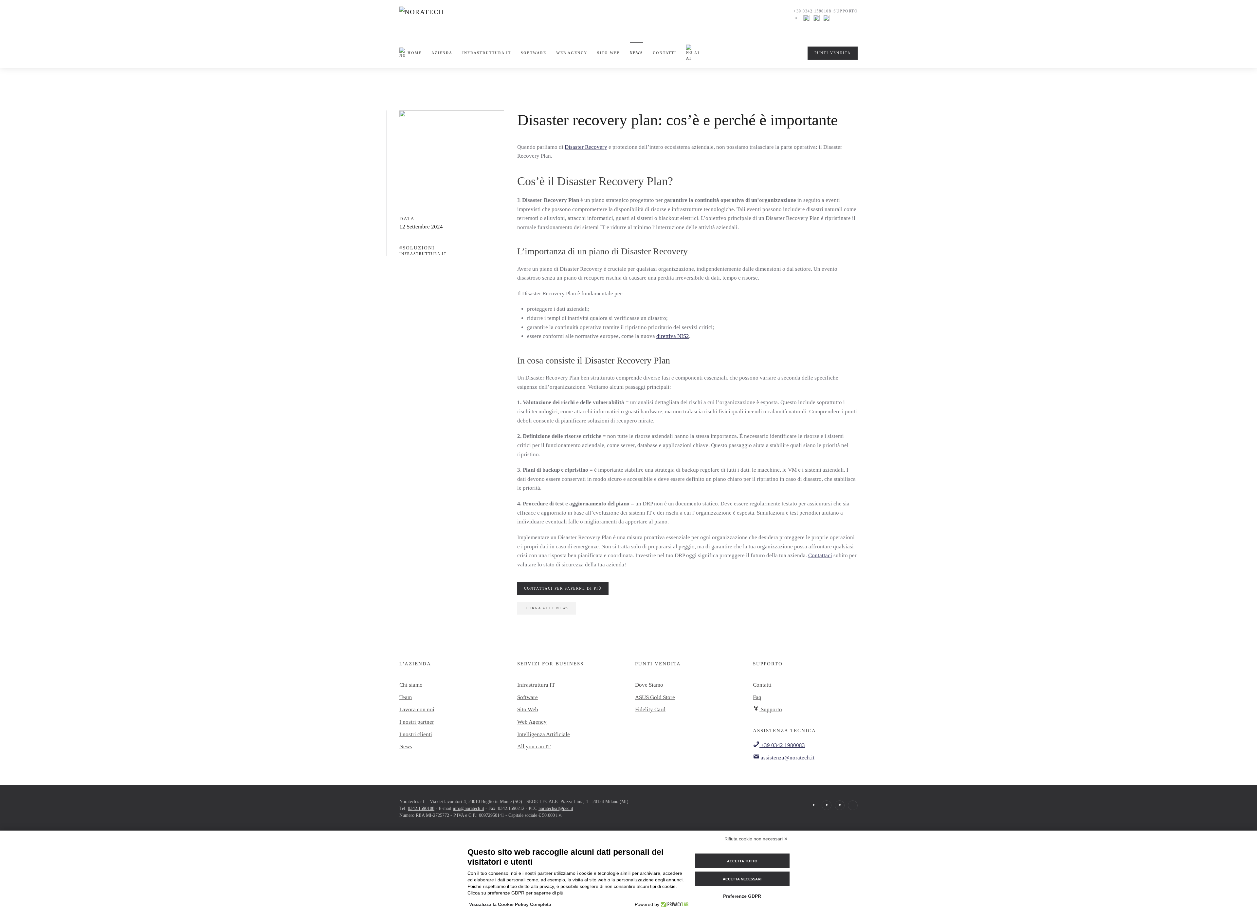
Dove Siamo (649, 685)
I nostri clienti (415, 734)
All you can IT (534, 746)
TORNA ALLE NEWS (547, 608)
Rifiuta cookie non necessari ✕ (756, 838)
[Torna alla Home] (439, 18)
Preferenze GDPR (742, 896)
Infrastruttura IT (486, 53)
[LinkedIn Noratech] (826, 17)
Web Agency (571, 53)
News (636, 53)
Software (533, 53)
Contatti (664, 53)
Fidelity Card (650, 709)
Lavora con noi (416, 709)
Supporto (845, 11)
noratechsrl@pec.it (555, 808)
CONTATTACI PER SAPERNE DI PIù (563, 588)
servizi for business (550, 663)
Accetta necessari (742, 879)
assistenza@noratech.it (786, 758)
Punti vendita (658, 663)
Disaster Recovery (586, 147)
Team (405, 697)
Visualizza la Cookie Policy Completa (510, 904)
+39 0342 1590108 (812, 11)
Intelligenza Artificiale (543, 734)
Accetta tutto (742, 861)
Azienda (441, 53)
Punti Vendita (832, 53)
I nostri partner (416, 722)
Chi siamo (411, 685)
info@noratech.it (468, 808)
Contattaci (820, 555)
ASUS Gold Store (655, 697)
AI (697, 53)
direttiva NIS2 (672, 336)
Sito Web (527, 709)
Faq (757, 697)
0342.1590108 (421, 808)
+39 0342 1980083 (782, 745)
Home (415, 53)
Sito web (608, 53)
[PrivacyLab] (673, 904)
